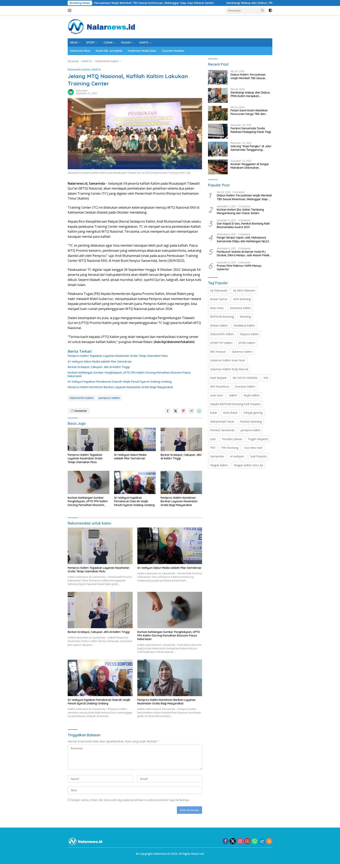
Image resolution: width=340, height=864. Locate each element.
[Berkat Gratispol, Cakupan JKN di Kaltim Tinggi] (181, 439)
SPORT (90, 42)
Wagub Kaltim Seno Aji (248, 465)
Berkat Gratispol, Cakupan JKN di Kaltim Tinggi (99, 367)
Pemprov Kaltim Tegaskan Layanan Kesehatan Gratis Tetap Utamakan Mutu (118, 356)
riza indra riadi (253, 448)
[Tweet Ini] (175, 411)
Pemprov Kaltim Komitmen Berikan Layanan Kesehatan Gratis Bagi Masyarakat (120, 387)
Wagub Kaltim (219, 465)
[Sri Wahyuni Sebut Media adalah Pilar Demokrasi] (135, 439)
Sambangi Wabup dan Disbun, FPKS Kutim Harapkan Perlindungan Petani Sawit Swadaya (251, 3)
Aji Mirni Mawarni (244, 290)
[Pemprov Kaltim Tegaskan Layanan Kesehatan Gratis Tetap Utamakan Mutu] (88, 439)
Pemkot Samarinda (222, 430)
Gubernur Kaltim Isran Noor (227, 360)
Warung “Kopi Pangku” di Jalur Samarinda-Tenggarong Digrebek (251, 148)
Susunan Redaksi (173, 51)
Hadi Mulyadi (218, 378)
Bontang (245, 316)
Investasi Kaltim (245, 386)
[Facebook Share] (168, 411)
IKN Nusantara (219, 386)
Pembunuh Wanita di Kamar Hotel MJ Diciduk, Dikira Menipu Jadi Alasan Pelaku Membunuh (244, 253)
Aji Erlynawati (218, 290)
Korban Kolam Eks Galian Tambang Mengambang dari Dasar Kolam (240, 211)
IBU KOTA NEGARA (245, 378)
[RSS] (269, 841)
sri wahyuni (237, 456)
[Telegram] (262, 841)
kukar (213, 412)
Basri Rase (217, 308)
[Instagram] (240, 841)
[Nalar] (101, 26)
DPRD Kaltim (246, 343)
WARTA (144, 42)
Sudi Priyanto (258, 456)
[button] (262, 10)
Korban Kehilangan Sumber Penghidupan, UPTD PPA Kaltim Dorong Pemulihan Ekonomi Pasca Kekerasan (129, 374)
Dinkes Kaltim (219, 325)
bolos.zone (81, 90)
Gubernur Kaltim (242, 351)
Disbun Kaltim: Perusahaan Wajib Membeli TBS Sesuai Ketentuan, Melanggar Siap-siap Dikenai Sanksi (107, 3)
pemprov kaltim (109, 398)
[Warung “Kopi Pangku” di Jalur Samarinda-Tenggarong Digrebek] (218, 149)
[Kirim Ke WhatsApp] (199, 411)
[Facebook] (225, 841)
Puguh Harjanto (258, 439)
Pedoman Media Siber (142, 51)
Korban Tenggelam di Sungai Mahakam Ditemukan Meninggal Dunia (250, 165)
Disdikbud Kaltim (244, 325)
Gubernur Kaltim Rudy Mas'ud (229, 369)
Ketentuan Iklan (80, 51)
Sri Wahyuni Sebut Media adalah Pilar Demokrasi (100, 361)
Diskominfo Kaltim (79, 69)
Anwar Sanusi (218, 299)
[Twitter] (233, 841)
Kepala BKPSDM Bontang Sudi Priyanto (235, 404)
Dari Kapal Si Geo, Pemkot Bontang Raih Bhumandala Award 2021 (243, 225)
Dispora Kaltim (249, 334)
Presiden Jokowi (232, 439)
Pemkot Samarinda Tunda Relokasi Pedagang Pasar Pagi (251, 130)
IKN (265, 378)
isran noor (216, 395)
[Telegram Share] (191, 411)
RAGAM (126, 42)
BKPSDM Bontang (222, 316)
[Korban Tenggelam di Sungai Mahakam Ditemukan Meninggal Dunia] (218, 167)
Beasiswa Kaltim (240, 308)
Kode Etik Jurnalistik (109, 51)
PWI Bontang (229, 448)
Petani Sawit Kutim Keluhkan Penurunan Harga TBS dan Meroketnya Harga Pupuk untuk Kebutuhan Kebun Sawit (250, 112)
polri (213, 439)
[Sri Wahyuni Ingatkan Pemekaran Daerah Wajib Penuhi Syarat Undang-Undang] (135, 482)
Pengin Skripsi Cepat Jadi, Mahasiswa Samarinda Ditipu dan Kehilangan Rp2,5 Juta (243, 239)
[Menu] (70, 10)
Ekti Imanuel (218, 351)
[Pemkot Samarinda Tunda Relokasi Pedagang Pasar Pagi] (218, 131)
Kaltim (233, 395)
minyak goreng (253, 412)
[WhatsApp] (254, 841)
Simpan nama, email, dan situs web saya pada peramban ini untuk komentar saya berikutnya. (130, 800)
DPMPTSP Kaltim (221, 343)
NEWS (74, 42)
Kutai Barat (230, 412)
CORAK (108, 42)
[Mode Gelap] (270, 10)
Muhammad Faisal (222, 421)
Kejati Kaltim (251, 395)
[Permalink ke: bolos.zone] (71, 92)
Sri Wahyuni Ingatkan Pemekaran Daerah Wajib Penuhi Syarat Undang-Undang (120, 381)
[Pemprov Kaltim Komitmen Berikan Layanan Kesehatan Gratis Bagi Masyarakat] (181, 482)
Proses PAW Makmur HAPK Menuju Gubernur (239, 267)
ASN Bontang (242, 299)
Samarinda (217, 456)
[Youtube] (247, 841)
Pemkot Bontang (251, 421)
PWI (212, 448)
